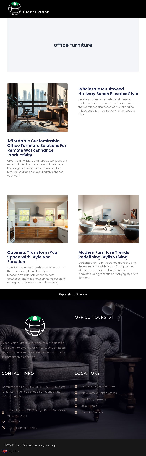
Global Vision (36, 12)
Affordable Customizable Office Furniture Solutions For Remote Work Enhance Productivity (36, 148)
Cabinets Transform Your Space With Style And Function (33, 257)
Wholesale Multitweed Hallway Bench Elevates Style (108, 91)
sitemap (50, 445)
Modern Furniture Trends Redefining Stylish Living (103, 255)
